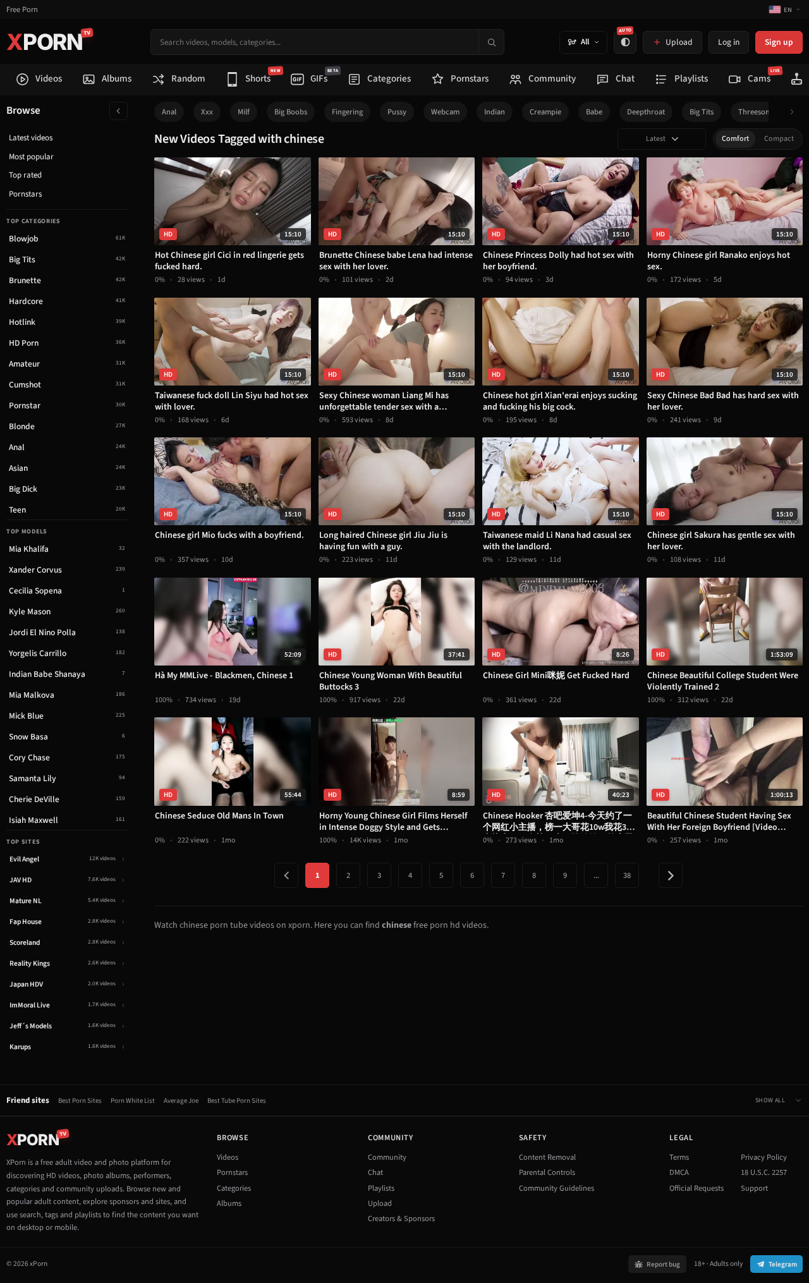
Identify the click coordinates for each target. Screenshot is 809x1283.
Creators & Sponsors (401, 1218)
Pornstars (25, 194)
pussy (396, 112)
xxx (207, 112)
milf (244, 112)
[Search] (491, 42)
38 (627, 875)
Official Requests (696, 1188)
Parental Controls (547, 1172)
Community (387, 1157)
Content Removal (547, 1157)
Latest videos (30, 137)
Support (754, 1188)
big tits (702, 112)
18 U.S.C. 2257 (764, 1172)
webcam (445, 112)
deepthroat (646, 112)
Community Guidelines (556, 1188)
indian (494, 112)
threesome (757, 112)
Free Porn (22, 10)
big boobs (290, 112)
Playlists (381, 1188)
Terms (679, 1157)
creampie (545, 112)
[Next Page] (671, 875)
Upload (380, 1203)
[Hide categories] (118, 111)
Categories (234, 1188)
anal (169, 112)
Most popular (31, 156)
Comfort (735, 138)
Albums (229, 1203)
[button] (795, 112)
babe (594, 112)
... (596, 875)
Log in (728, 42)
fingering (347, 112)
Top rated (25, 175)
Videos (227, 1157)
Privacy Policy (764, 1157)
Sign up (779, 42)
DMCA (679, 1172)
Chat (375, 1172)
